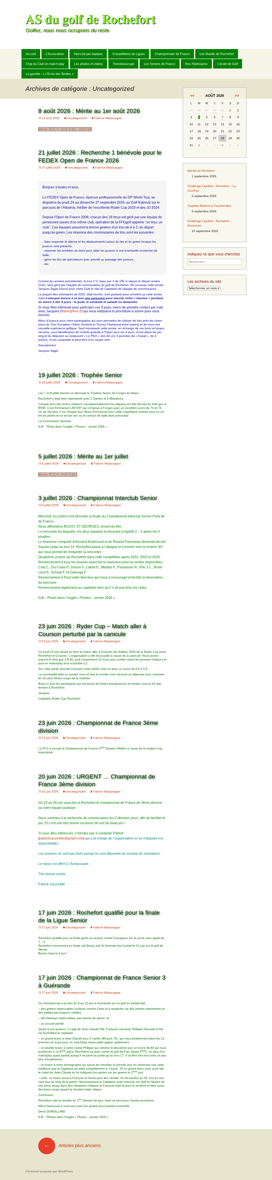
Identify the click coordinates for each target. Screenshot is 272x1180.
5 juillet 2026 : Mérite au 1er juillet (83, 456)
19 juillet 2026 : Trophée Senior (80, 375)
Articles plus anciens (72, 1145)
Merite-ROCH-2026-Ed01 (57, 474)
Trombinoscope (123, 64)
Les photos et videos (88, 64)
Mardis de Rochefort (201, 170)
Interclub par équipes (88, 54)
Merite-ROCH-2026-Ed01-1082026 (64, 129)
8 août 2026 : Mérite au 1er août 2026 (89, 111)
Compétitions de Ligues (128, 54)
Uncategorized (77, 118)
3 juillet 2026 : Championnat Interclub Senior (97, 498)
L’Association (55, 54)
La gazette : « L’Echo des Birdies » (50, 74)
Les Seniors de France (159, 64)
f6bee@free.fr (71, 311)
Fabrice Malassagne (108, 118)
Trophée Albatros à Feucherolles (209, 205)
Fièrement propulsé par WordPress (49, 1171)
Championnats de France (172, 54)
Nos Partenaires (196, 64)
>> (237, 96)
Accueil (31, 54)
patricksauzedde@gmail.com (61, 838)
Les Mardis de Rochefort (217, 54)
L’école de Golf (227, 64)
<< (192, 96)
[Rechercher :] (242, 53)
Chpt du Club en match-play (45, 64)
